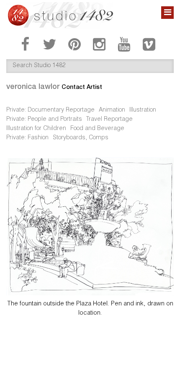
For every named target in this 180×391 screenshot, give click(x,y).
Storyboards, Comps (80, 138)
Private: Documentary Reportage (50, 110)
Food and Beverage (97, 129)
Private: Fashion (27, 138)
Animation (112, 110)
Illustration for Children (36, 129)
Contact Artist (82, 86)
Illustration (142, 110)
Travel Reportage (109, 120)
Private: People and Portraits (44, 120)
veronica (32, 86)
